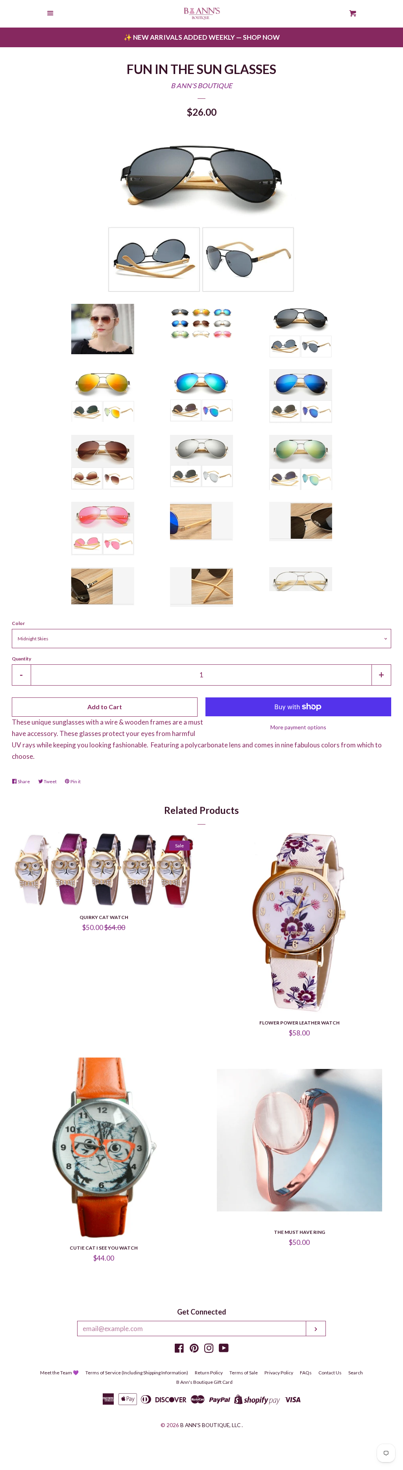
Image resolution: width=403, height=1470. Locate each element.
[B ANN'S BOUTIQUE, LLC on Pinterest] (194, 1349)
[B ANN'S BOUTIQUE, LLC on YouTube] (224, 1349)
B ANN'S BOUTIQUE (201, 85)
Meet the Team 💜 (59, 1373)
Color (18, 623)
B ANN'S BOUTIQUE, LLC (210, 1425)
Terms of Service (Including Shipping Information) (136, 1373)
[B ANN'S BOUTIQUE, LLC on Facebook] (179, 1349)
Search (355, 1373)
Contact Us (330, 1373)
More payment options (298, 727)
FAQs (306, 1373)
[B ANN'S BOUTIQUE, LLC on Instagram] (209, 1349)
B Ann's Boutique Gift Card (204, 1382)
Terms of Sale (243, 1373)
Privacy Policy (278, 1373)
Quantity (21, 659)
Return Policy (209, 1373)
